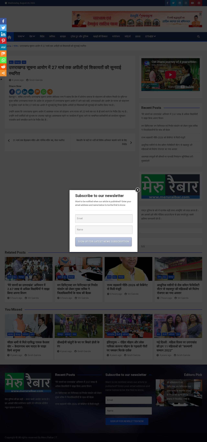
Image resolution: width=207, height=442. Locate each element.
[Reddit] (3, 66)
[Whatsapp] (3, 60)
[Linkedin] (3, 34)
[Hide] (1, 79)
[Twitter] (3, 27)
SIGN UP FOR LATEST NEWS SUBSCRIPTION (103, 241)
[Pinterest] (3, 40)
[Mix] (3, 53)
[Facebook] (3, 21)
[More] (3, 73)
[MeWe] (3, 47)
